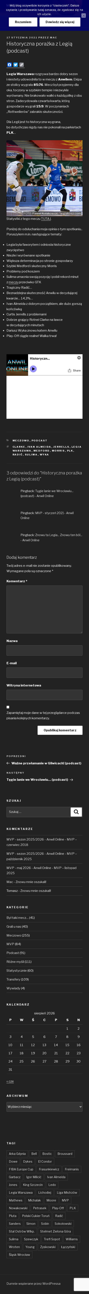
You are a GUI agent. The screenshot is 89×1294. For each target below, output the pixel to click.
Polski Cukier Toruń (35, 1216)
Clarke (19, 446)
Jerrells (61, 446)
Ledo (52, 1185)
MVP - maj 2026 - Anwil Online (28, 868)
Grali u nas (13, 927)
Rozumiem (23, 22)
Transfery (13, 979)
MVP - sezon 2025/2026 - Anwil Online (35, 839)
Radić (18, 454)
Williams (72, 1239)
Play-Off (58, 1208)
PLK (70, 450)
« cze (10, 1081)
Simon (30, 1223)
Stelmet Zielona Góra (55, 1231)
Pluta (12, 1216)
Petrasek (39, 1208)
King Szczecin (33, 1185)
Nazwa (11, 641)
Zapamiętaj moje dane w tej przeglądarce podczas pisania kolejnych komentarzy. (43, 715)
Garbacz (15, 1177)
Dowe (13, 1161)
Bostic (47, 1153)
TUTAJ (46, 219)
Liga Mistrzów (67, 1192)
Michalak (34, 1200)
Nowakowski (18, 1208)
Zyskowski (48, 1247)
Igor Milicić (33, 1177)
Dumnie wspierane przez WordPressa (33, 1283)
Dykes (27, 1161)
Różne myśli (15, 962)
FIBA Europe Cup (21, 1169)
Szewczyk (31, 1239)
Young (30, 1247)
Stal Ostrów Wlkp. (22, 1231)
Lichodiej (44, 1192)
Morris (58, 450)
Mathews (15, 1200)
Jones (13, 1185)
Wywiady (13, 988)
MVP (10, 944)
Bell (34, 1153)
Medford (41, 450)
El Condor (45, 1161)
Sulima (31, 454)
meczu (13, 282)
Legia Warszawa (21, 1192)
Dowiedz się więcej (60, 22)
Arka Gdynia (17, 1153)
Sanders (15, 1223)
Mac (53, 37)
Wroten (14, 1247)
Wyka (44, 454)
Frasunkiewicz (49, 1169)
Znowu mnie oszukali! (31, 882)
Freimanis (72, 1169)
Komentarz (16, 581)
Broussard (64, 1153)
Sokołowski (63, 1223)
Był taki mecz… (17, 918)
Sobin (45, 1223)
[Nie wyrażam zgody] (83, 15)
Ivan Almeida (39, 446)
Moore (51, 1200)
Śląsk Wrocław (19, 1254)
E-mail (11, 663)
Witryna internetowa (23, 685)
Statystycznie (16, 971)
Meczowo (21, 440)
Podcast (40, 440)
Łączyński (68, 1247)
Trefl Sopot (52, 1239)
